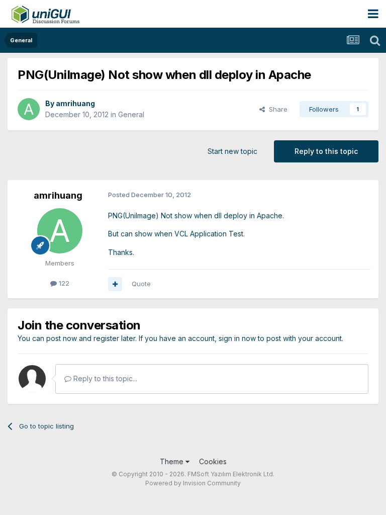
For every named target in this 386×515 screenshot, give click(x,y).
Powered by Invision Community (193, 483)
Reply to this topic (326, 151)
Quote (141, 284)
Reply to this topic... (104, 378)
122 (63, 283)
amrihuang (75, 103)
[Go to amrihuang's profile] (29, 109)
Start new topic (232, 151)
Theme (172, 461)
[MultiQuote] (115, 284)
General (131, 114)
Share (276, 109)
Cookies (213, 461)
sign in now (237, 338)
